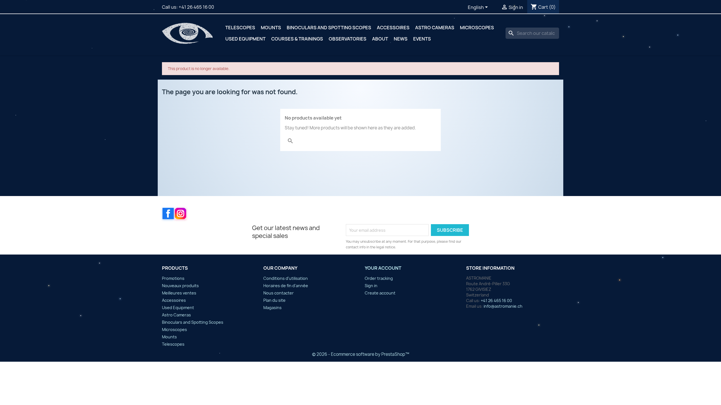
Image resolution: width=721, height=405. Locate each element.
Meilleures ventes (179, 293)
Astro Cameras (434, 27)
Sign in (371, 285)
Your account (383, 268)
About (380, 39)
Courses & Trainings (297, 39)
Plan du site (274, 300)
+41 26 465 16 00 (196, 7)
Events (422, 39)
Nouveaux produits (180, 285)
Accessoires (393, 27)
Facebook (168, 213)
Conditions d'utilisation (285, 278)
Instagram (180, 213)
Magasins (272, 307)
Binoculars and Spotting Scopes (329, 27)
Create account (380, 293)
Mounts (271, 27)
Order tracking (379, 278)
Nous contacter (278, 293)
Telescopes (240, 27)
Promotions (173, 278)
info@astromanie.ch (503, 306)
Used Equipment (245, 39)
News (401, 39)
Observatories (347, 39)
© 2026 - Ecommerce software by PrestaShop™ (360, 354)
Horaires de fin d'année (285, 285)
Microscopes (477, 27)
